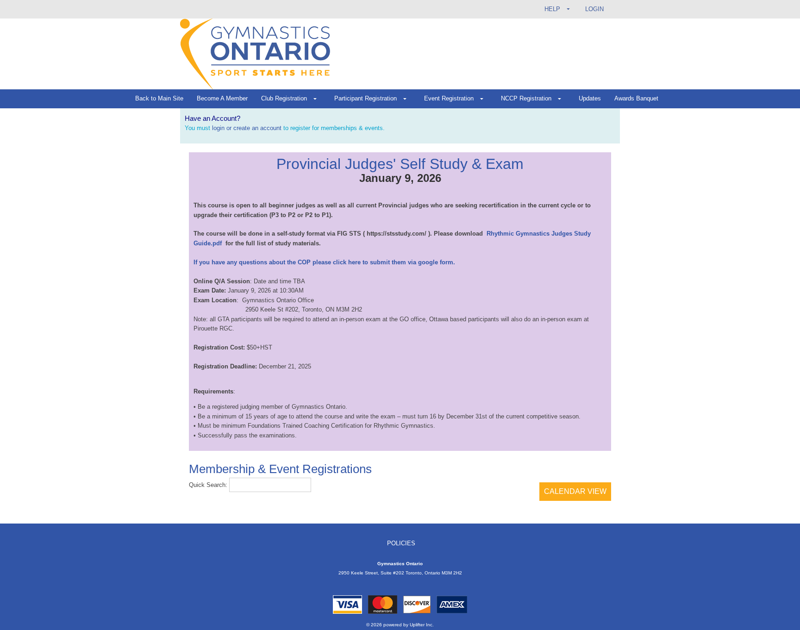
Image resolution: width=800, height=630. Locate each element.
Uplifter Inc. (422, 624)
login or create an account (246, 128)
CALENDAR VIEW (575, 491)
